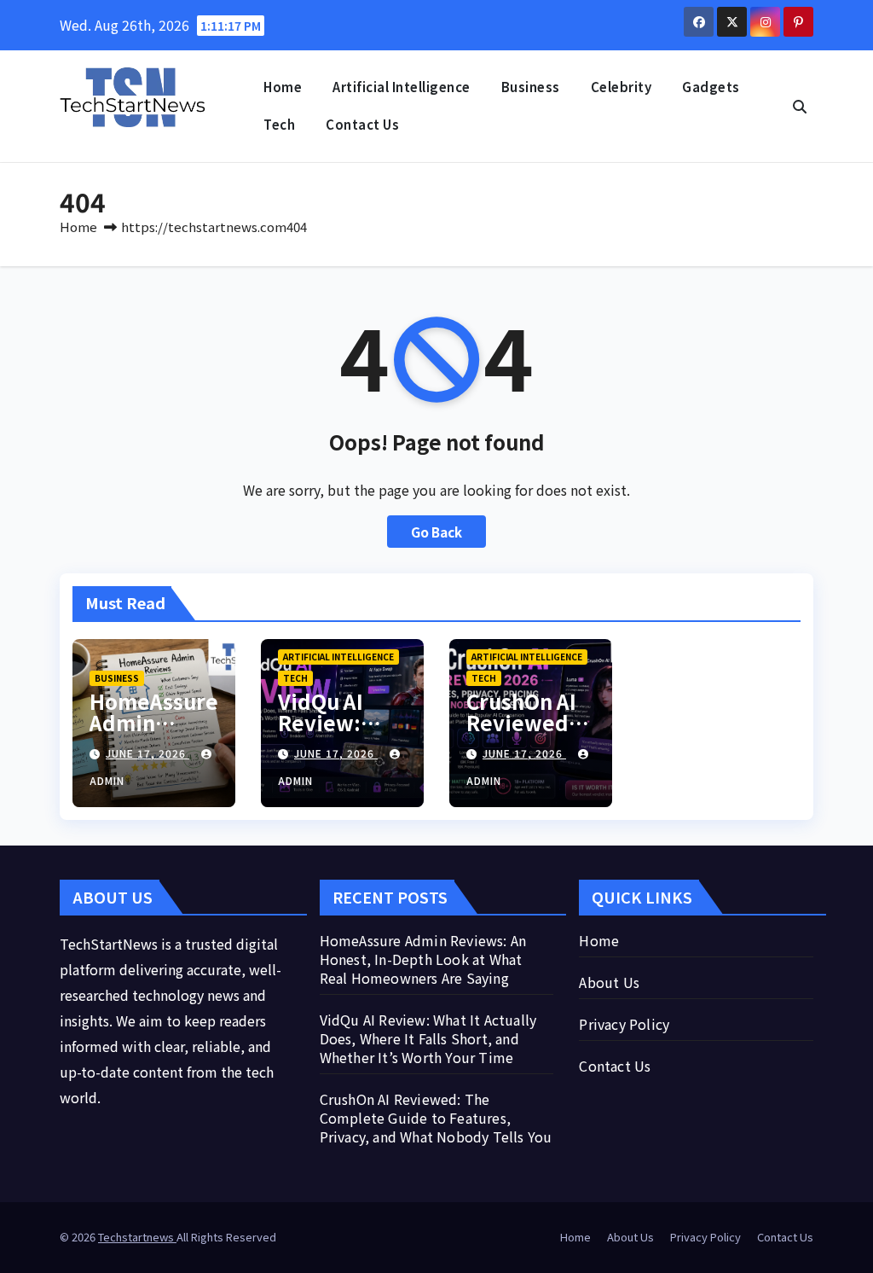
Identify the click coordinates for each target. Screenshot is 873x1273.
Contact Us (362, 124)
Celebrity (621, 87)
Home (282, 87)
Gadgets (711, 87)
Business (530, 87)
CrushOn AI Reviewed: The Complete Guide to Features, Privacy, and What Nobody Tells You (436, 1118)
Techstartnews (137, 1237)
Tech (279, 124)
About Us (609, 982)
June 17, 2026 (147, 753)
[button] (800, 106)
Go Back (436, 531)
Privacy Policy (624, 1024)
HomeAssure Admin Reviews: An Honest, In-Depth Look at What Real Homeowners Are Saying (423, 959)
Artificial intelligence (401, 87)
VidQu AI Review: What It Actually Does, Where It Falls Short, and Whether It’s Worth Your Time (428, 1038)
